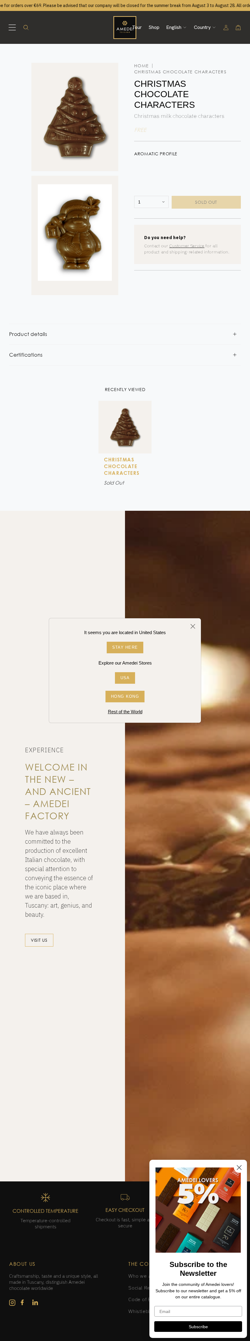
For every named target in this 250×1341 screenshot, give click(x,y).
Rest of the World (125, 711)
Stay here (125, 647)
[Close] (193, 626)
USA (125, 678)
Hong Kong (125, 696)
